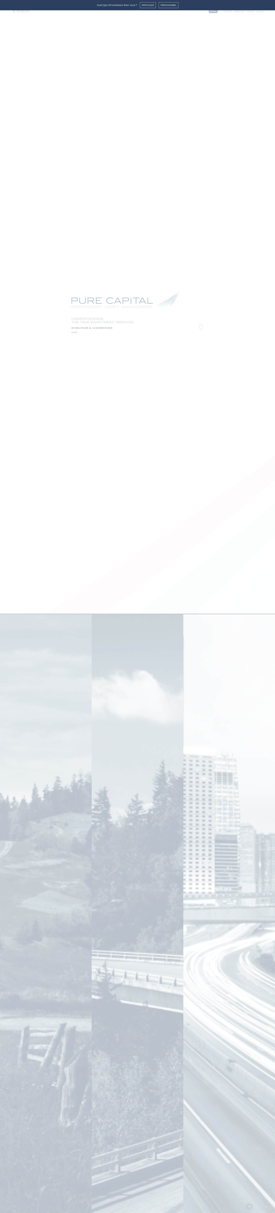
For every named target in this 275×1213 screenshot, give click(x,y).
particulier (148, 5)
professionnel (168, 5)
